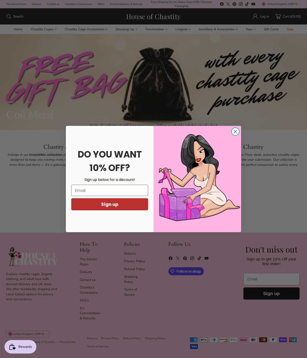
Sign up (109, 204)
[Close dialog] (235, 132)
